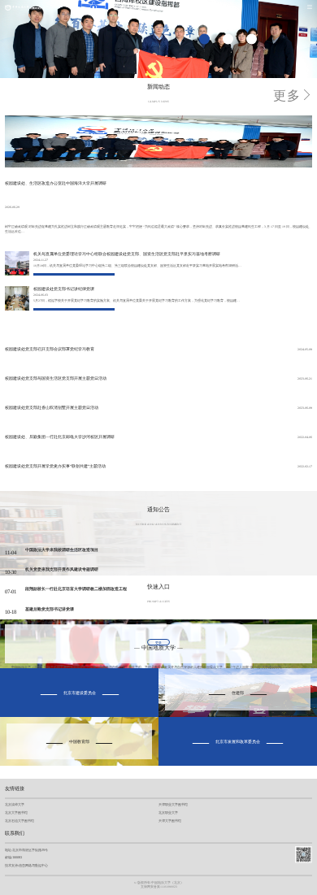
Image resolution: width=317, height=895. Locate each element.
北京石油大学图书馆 (19, 821)
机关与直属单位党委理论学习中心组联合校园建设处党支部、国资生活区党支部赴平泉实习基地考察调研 (126, 254)
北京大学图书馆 (16, 812)
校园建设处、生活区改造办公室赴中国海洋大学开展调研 (55, 183)
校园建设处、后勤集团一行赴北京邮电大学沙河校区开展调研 (60, 437)
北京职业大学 (168, 812)
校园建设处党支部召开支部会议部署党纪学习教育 (49, 349)
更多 (287, 95)
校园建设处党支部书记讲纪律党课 (63, 289)
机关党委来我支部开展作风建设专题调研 (61, 569)
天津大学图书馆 (169, 821)
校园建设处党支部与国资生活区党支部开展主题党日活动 (55, 378)
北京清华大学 (14, 804)
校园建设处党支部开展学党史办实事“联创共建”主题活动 (55, 466)
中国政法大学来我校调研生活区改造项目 (61, 550)
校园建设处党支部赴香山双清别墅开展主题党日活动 (51, 408)
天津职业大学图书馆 (173, 804)
